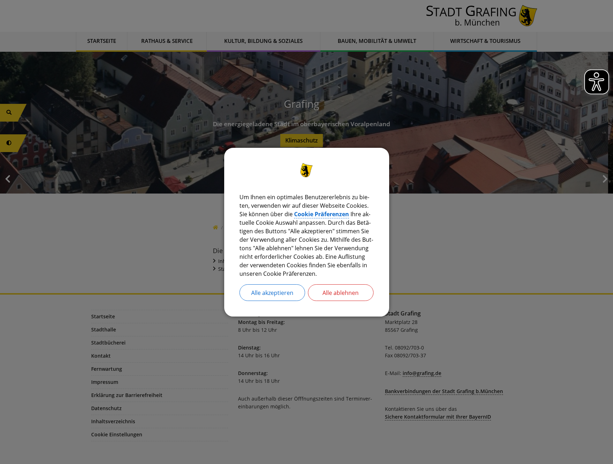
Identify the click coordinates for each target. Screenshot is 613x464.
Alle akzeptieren (272, 292)
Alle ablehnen (340, 292)
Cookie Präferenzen (321, 214)
